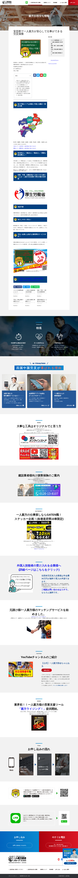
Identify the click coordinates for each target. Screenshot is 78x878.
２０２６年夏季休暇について (22, 84)
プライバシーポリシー (13, 875)
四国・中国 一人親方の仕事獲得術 (23, 88)
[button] (30, 75)
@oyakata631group (54, 60)
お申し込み (72, 2)
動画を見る (46, 670)
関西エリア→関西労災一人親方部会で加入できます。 (25, 148)
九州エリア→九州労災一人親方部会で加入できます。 (25, 146)
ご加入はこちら (70, 863)
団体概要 (55, 2)
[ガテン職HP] (39, 530)
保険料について (47, 2)
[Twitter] (38, 75)
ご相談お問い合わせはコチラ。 (55, 589)
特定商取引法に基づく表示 (25, 875)
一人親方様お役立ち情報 (35, 2)
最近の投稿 (20, 95)
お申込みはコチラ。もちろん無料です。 (39, 616)
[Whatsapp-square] (44, 75)
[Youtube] (41, 75)
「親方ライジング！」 (32, 708)
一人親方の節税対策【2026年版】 (23, 86)
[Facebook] (34, 75)
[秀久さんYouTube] (39, 454)
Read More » (15, 296)
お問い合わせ (69, 405)
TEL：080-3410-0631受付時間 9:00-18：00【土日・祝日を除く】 (58, 845)
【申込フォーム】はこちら (39, 548)
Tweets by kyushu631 (52, 63)
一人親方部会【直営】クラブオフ (16, 869)
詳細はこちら (19, 405)
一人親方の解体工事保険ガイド (22, 91)
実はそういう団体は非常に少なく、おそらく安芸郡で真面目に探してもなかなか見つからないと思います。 (23, 82)
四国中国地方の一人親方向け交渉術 (23, 93)
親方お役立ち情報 (27, 25)
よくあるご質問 (63, 2)
